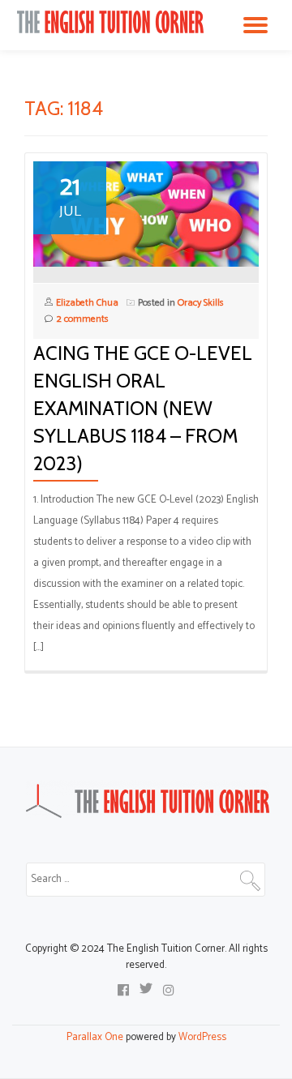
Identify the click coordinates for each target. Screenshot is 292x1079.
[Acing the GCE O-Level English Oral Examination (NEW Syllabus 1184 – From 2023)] (146, 213)
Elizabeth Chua (87, 302)
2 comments (83, 319)
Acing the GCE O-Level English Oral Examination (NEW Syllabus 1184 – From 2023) (142, 408)
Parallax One (96, 1037)
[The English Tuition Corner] (113, 22)
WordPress (202, 1037)
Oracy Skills (201, 302)
